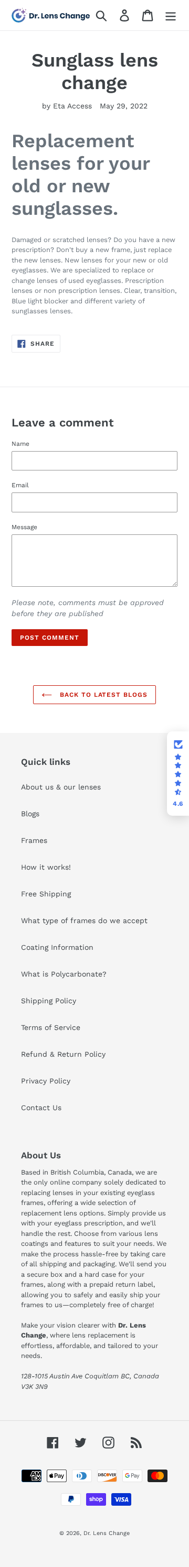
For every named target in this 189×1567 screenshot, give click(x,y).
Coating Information (57, 947)
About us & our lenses (61, 787)
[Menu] (170, 15)
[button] (178, 773)
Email (20, 485)
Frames (34, 840)
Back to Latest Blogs (102, 694)
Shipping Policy (48, 1000)
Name (20, 443)
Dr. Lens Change (106, 1533)
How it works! (46, 867)
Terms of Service (50, 1027)
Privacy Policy (45, 1081)
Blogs (30, 813)
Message (24, 527)
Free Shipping (46, 894)
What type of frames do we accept (84, 920)
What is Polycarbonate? (64, 974)
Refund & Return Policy (63, 1054)
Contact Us (41, 1107)
